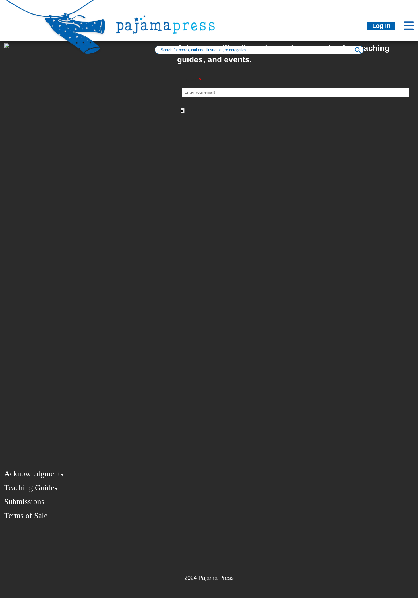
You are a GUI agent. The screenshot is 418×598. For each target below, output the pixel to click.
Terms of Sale (25, 515)
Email (192, 80)
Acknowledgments (33, 473)
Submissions (24, 501)
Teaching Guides (30, 487)
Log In (381, 25)
